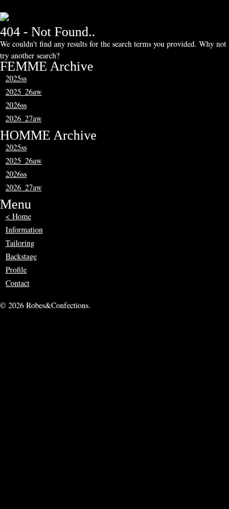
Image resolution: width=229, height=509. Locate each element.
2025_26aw (24, 91)
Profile (16, 269)
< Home (18, 216)
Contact (17, 283)
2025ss (16, 78)
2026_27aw (24, 118)
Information (24, 229)
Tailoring (20, 243)
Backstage (21, 256)
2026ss (16, 105)
